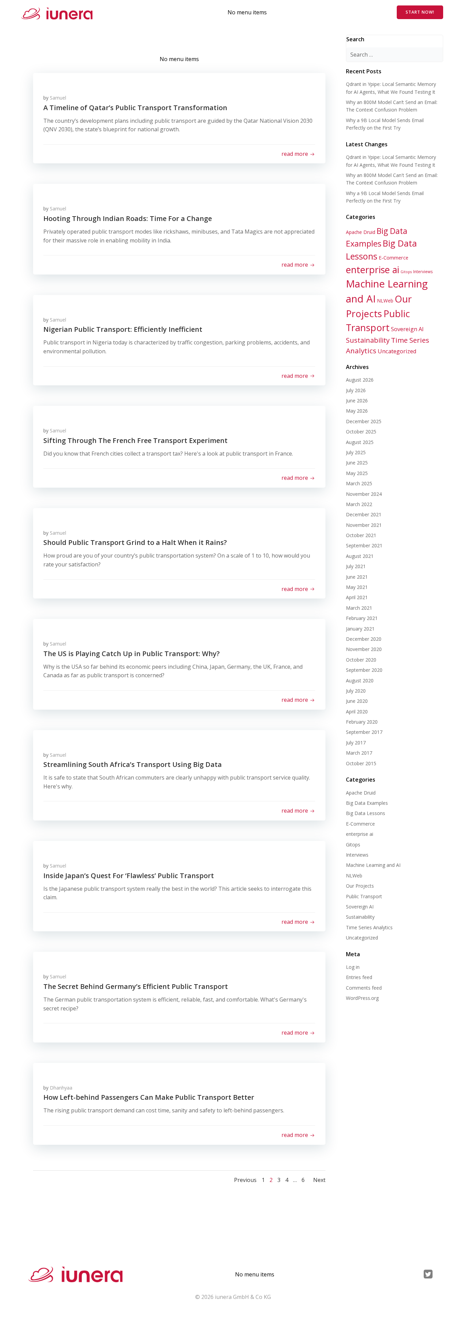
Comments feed (364, 988)
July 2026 (356, 390)
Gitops (406, 271)
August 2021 (360, 556)
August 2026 (360, 379)
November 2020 (364, 649)
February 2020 (362, 722)
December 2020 (363, 639)
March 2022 (359, 504)
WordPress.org (362, 998)
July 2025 (356, 452)
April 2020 (357, 711)
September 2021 (364, 545)
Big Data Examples (367, 803)
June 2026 (357, 400)
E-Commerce (393, 257)
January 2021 (360, 628)
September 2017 (364, 732)
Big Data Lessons (365, 813)
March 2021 (359, 608)
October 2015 (361, 763)
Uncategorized (397, 351)
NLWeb (385, 300)
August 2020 (360, 680)
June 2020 (357, 701)
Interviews (423, 271)
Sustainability (368, 340)
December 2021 (363, 514)
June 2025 (357, 462)
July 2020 (356, 690)
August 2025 (360, 442)
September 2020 (364, 670)
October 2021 (361, 535)
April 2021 (357, 597)
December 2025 (363, 421)
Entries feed (359, 977)
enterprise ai (372, 269)
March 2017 (359, 753)
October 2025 (361, 431)
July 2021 (356, 566)
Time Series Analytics (369, 927)
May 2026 (357, 411)
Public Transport (364, 896)
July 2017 (356, 742)
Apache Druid (360, 232)
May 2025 (357, 473)
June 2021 (357, 577)
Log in (353, 967)
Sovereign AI (407, 329)
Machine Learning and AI (373, 865)
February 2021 (362, 618)
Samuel (58, 97)
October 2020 (361, 659)
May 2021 (357, 587)
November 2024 (364, 494)
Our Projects (360, 886)
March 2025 (359, 483)
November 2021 (364, 525)
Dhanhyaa (61, 1087)
